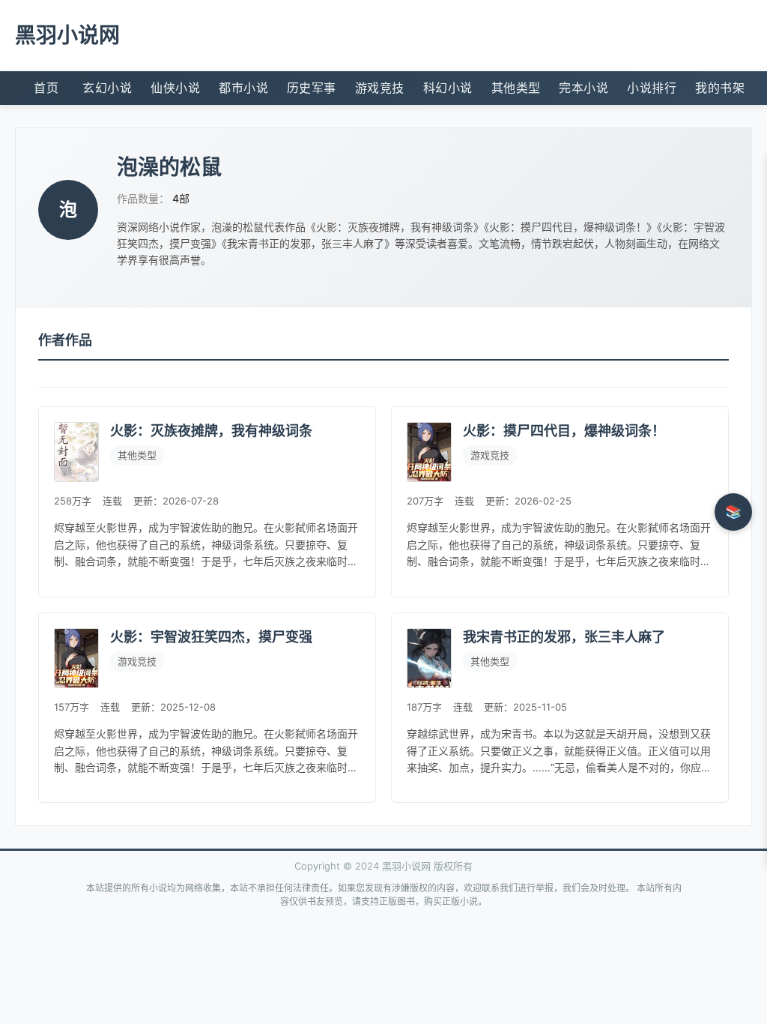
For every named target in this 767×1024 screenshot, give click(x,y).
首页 (46, 87)
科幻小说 (448, 87)
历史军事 (311, 87)
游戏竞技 (379, 87)
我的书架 (720, 87)
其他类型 (516, 87)
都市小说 (243, 87)
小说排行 (651, 87)
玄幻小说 (107, 87)
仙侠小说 (175, 87)
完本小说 (583, 87)
